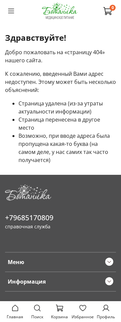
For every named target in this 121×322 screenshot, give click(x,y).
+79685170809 (29, 217)
